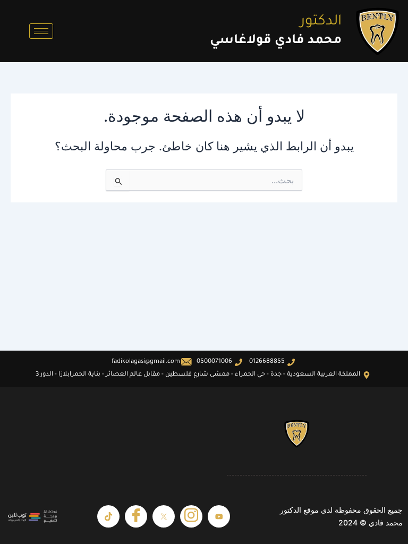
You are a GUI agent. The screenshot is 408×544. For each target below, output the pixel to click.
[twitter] (163, 516)
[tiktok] (108, 516)
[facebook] (136, 516)
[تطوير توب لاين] (32, 516)
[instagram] (191, 516)
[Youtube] (219, 516)
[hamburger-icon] (41, 31)
